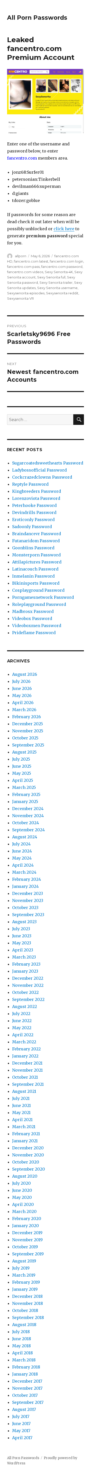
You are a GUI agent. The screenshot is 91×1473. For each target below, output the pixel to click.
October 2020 (25, 1162)
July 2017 (20, 1416)
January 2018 (25, 1374)
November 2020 (28, 1154)
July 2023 (21, 928)
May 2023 (21, 942)
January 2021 (25, 1140)
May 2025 (21, 773)
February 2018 (26, 1366)
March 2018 (24, 1359)
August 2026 (24, 674)
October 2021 (25, 1077)
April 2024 (23, 865)
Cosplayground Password (38, 590)
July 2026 (21, 681)
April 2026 (23, 702)
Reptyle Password (30, 484)
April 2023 (22, 949)
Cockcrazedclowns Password (42, 477)
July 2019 (21, 1268)
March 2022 (24, 1041)
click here (64, 228)
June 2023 (21, 935)
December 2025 (27, 723)
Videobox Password (32, 618)
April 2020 (23, 1204)
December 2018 (27, 1296)
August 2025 (24, 752)
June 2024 (22, 851)
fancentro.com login (66, 261)
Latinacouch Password (35, 569)
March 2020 (24, 1211)
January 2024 (25, 886)
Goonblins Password (33, 547)
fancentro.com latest (31, 261)
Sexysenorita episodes (25, 293)
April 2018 (22, 1352)
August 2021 (24, 1091)
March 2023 (24, 957)
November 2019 (27, 1239)
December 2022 (27, 978)
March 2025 (24, 787)
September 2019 (28, 1253)
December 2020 (28, 1147)
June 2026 (22, 688)
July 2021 (21, 1098)
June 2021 (21, 1105)
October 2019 (25, 1246)
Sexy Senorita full (51, 277)
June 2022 (22, 1020)
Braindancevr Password (36, 533)
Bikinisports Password (35, 583)
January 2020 (25, 1225)
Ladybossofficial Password (39, 470)
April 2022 (22, 1034)
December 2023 (27, 893)
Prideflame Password (34, 632)
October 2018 (25, 1310)
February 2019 (26, 1282)
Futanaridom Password (36, 540)
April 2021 (22, 1119)
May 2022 (21, 1027)
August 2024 (24, 836)
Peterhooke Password (34, 505)
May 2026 (22, 695)
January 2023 (25, 971)
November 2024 (28, 815)
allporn (20, 256)
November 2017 (27, 1388)
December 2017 (27, 1381)
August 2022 (24, 1006)
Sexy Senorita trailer (56, 282)
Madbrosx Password (33, 611)
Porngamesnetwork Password (43, 597)
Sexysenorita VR (20, 298)
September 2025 (28, 744)
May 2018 (21, 1345)
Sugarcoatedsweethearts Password (47, 463)
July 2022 (21, 1013)
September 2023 (28, 914)
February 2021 (26, 1133)
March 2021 (23, 1126)
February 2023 (26, 964)
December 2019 (27, 1232)
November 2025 (27, 730)
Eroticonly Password (33, 519)
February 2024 (26, 879)
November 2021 (27, 1070)
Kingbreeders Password (36, 491)
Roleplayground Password (39, 604)
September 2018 (28, 1317)
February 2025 (26, 794)
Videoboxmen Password (36, 625)
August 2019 (24, 1260)
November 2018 (27, 1303)
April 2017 (22, 1437)
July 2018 (21, 1331)
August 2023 (24, 921)
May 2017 (21, 1430)
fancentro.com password (61, 267)
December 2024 (27, 808)
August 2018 (24, 1324)
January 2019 (25, 1289)
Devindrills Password (34, 512)
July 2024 (21, 843)
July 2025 (21, 759)
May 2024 (22, 858)
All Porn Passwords (37, 17)
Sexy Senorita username (57, 288)
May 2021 (21, 1112)
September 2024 (28, 829)
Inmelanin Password (33, 576)
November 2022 (27, 985)
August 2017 (24, 1409)
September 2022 (28, 999)
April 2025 (22, 780)
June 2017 (21, 1423)
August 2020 (24, 1176)
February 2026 (26, 716)
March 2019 (23, 1275)
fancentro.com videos (25, 272)
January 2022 (25, 1055)
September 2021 (28, 1084)
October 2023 (25, 907)
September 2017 (27, 1402)
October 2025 (25, 737)
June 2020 (22, 1190)
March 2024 (24, 872)
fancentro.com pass (23, 267)
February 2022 (26, 1048)
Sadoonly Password (32, 526)
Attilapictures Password (36, 561)
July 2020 (21, 1183)
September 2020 (28, 1169)
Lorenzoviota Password (36, 498)
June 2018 (21, 1338)
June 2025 (21, 766)
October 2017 (25, 1395)
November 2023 (27, 900)
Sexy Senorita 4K (59, 272)
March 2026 (24, 709)
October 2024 (25, 822)
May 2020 (22, 1197)
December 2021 (27, 1063)
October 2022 (25, 992)
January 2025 (25, 801)
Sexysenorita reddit (62, 293)
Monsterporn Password (36, 554)
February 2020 (26, 1218)
